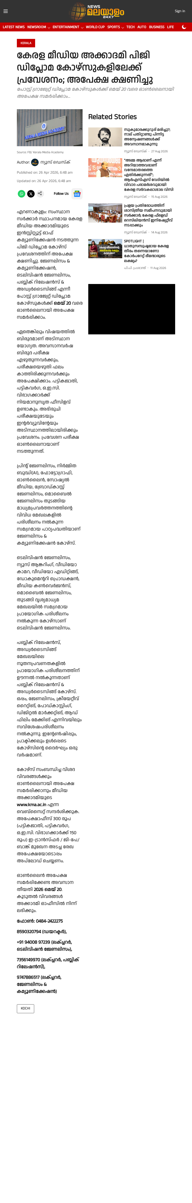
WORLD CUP (95, 27)
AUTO (141, 27)
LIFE (170, 27)
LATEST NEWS (14, 27)
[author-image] (35, 162)
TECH (130, 27)
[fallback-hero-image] (105, 137)
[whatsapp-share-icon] (21, 196)
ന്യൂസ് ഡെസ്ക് (55, 162)
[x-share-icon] (31, 196)
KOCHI (25, 1008)
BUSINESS (156, 27)
